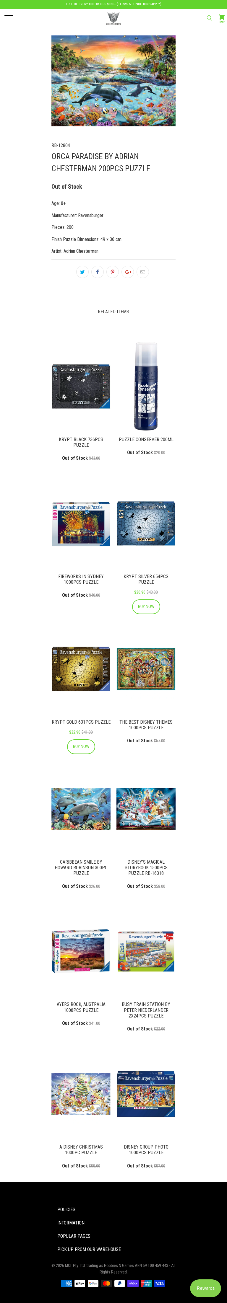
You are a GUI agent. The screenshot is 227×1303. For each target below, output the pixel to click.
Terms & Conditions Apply (139, 4)
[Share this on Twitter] (82, 272)
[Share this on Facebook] (97, 272)
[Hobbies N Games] (113, 18)
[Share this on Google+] (127, 272)
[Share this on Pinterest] (112, 272)
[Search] (209, 18)
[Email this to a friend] (143, 272)
